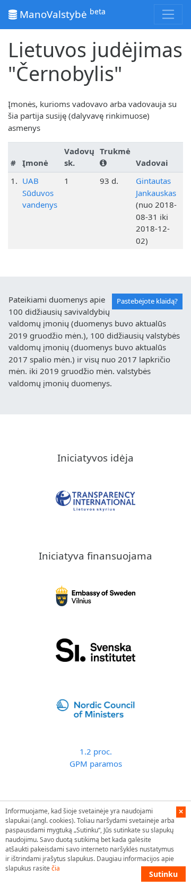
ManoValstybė (61, 13)
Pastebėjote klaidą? (147, 301)
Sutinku (163, 874)
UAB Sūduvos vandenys (39, 192)
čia (55, 868)
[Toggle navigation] (168, 14)
